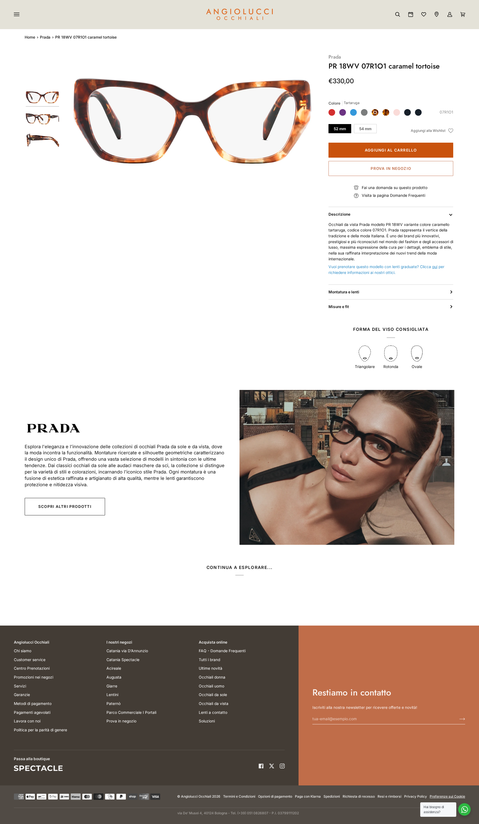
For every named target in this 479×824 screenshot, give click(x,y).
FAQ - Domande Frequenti (222, 651)
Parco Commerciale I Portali (131, 712)
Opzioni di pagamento (275, 796)
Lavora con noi (27, 721)
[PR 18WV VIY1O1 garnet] (342, 112)
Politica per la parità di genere (40, 730)
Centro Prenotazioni (32, 668)
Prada (45, 37)
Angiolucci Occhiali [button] (31, 642)
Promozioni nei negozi (33, 677)
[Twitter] (271, 765)
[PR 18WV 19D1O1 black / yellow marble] (418, 112)
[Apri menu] (22, 14)
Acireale (113, 668)
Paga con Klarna (308, 796)
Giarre (111, 686)
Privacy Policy (415, 796)
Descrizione (339, 214)
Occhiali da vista (213, 703)
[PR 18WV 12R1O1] (364, 112)
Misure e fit (338, 306)
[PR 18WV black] (407, 112)
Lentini (112, 694)
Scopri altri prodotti (64, 506)
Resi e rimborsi (389, 796)
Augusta (113, 677)
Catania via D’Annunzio (127, 651)
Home (30, 37)
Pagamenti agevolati (32, 712)
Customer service (29, 659)
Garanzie (22, 694)
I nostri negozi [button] (119, 642)
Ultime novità (210, 668)
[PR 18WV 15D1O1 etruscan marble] (331, 112)
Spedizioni (331, 796)
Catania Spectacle (122, 659)
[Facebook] (261, 765)
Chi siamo (22, 651)
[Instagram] (282, 765)
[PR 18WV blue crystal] (353, 112)
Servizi (20, 686)
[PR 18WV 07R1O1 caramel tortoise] (375, 112)
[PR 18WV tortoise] (386, 112)
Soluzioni (207, 721)
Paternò (113, 703)
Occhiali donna (212, 677)
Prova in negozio (391, 168)
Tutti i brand (209, 659)
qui (434, 266)
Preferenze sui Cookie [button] (447, 796)
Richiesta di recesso (359, 796)
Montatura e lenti (343, 292)
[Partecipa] (457, 718)
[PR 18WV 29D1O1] (396, 112)
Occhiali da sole (213, 694)
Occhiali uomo (211, 686)
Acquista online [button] (213, 642)
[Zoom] (192, 121)
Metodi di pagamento (33, 703)
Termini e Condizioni (239, 796)
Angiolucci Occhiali (196, 796)
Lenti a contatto (213, 712)
